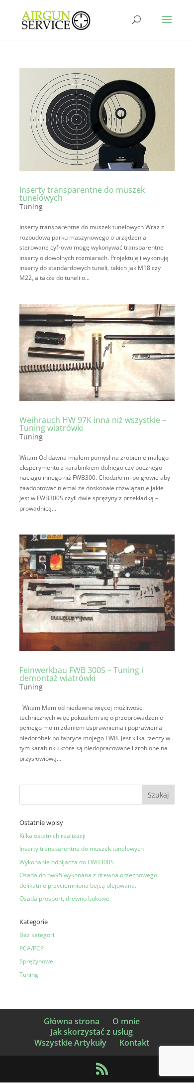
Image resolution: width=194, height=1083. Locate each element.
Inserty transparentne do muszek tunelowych (82, 193)
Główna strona (71, 1021)
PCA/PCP (31, 948)
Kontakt (134, 1042)
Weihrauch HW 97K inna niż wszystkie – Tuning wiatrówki (92, 423)
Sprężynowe (36, 961)
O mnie (126, 1021)
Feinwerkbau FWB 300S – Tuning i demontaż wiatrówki (81, 674)
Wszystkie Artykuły (70, 1042)
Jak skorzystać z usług (91, 1031)
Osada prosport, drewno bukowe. (65, 898)
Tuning (31, 206)
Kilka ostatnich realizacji (52, 835)
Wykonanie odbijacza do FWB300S (66, 862)
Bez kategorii (37, 935)
